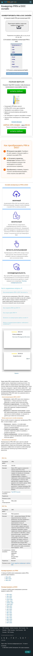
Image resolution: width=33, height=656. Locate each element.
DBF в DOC (9, 612)
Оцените (16, 373)
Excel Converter (19, 630)
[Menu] (30, 2)
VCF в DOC (9, 616)
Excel (13, 57)
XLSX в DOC (10, 599)
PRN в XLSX (8, 578)
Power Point (15, 66)
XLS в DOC (9, 597)
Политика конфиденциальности (15, 643)
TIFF (13, 49)
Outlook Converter (14, 628)
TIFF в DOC (9, 607)
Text (13, 61)
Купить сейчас (16, 91)
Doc (13, 54)
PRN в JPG (8, 580)
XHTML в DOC (10, 602)
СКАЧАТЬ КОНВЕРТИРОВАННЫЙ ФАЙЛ (17, 73)
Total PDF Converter (15, 492)
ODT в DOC (9, 609)
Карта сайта (4, 643)
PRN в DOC (9, 606)
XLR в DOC (9, 611)
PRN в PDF (8, 577)
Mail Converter (22, 628)
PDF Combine (11, 632)
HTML (13, 59)
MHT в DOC (9, 622)
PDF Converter (5, 628)
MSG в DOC (9, 619)
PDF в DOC (9, 594)
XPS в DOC (9, 614)
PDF (13, 47)
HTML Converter (11, 630)
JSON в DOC (10, 604)
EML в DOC (9, 617)
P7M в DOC (9, 621)
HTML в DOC (10, 601)
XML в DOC (9, 596)
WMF (13, 64)
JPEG (13, 52)
